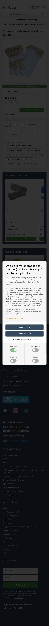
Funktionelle (13, 357)
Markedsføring (35, 346)
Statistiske (35, 357)
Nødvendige (13, 346)
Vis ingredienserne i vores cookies (24, 340)
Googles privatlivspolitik (14, 318)
